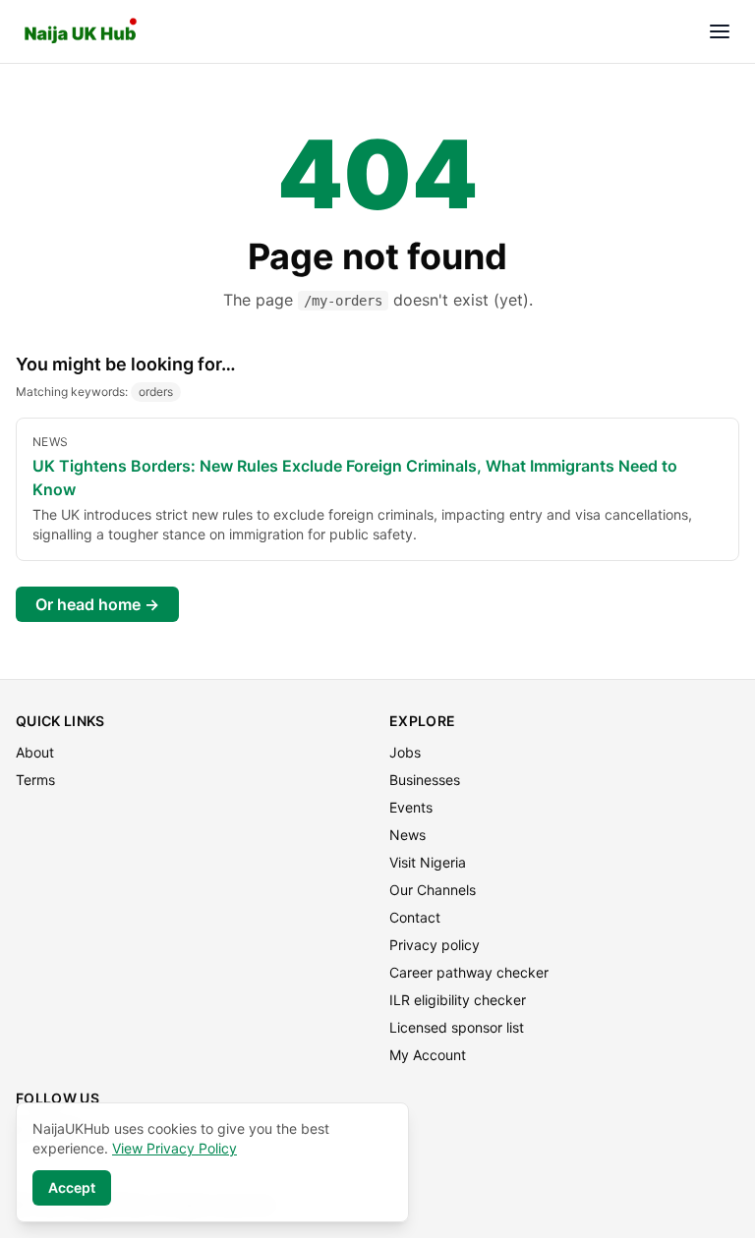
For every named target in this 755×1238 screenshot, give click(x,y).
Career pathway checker (469, 972)
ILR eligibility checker (457, 999)
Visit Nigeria (427, 862)
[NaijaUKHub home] (80, 31)
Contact (414, 917)
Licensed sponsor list (456, 1027)
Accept (71, 1187)
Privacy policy (434, 944)
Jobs (405, 752)
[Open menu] (719, 31)
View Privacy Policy (174, 1148)
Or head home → (97, 604)
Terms (35, 779)
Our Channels (432, 889)
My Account (427, 1054)
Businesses (424, 779)
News (407, 834)
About (35, 752)
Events (411, 807)
